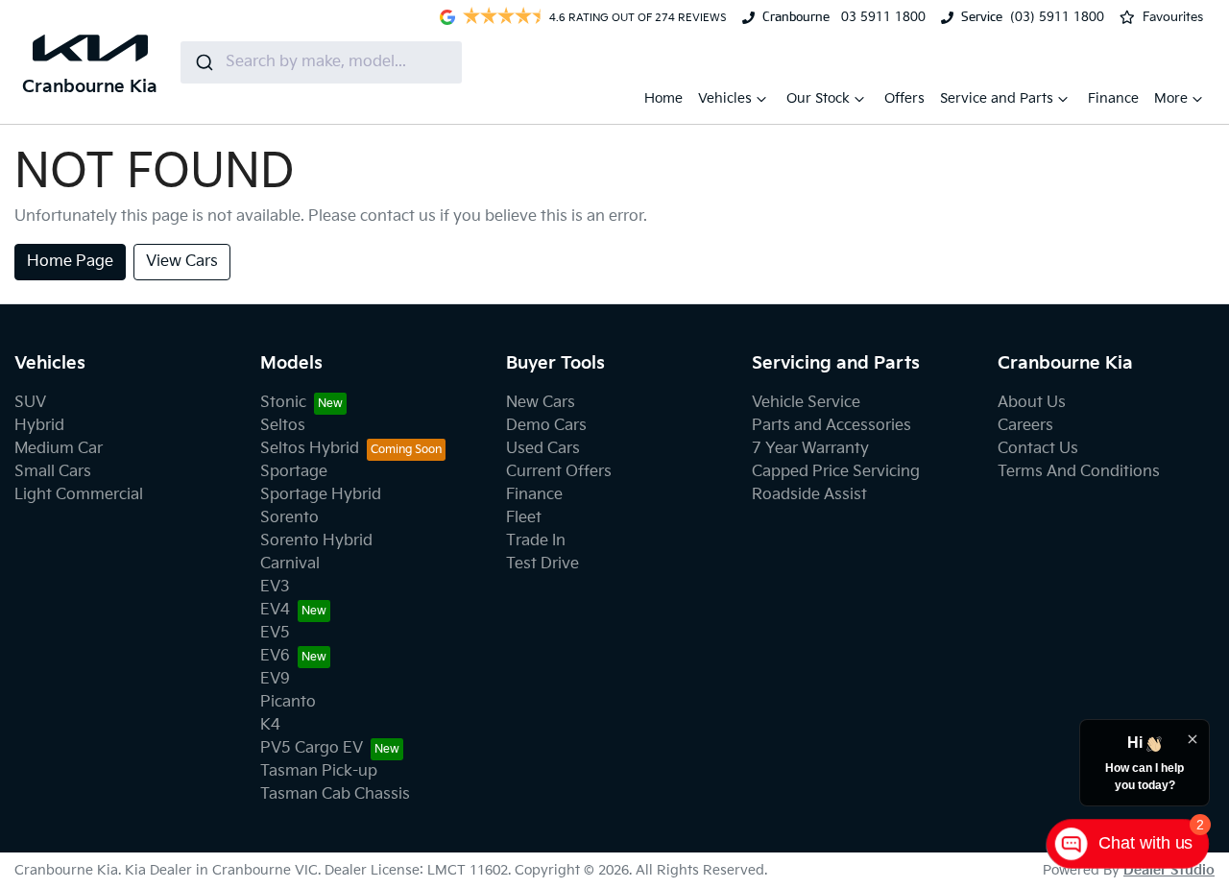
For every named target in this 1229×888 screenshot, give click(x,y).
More (1171, 98)
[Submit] (203, 62)
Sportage (293, 472)
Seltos (282, 426)
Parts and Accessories (831, 426)
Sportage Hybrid (320, 495)
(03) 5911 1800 (1057, 17)
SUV (30, 403)
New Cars (540, 403)
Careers (1025, 426)
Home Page (70, 261)
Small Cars (52, 472)
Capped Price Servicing (836, 472)
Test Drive (542, 564)
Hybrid (39, 426)
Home (663, 98)
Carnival (290, 564)
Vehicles (725, 98)
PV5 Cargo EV (311, 748)
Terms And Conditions (1079, 472)
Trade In (536, 541)
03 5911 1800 (881, 17)
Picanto (288, 702)
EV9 (275, 679)
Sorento (289, 518)
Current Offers (559, 472)
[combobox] (321, 62)
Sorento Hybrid (316, 541)
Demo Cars (546, 426)
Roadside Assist (809, 495)
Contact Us (1038, 449)
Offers (904, 98)
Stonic (283, 403)
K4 (270, 725)
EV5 (275, 633)
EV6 (275, 656)
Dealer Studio (1169, 870)
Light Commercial (78, 495)
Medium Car (58, 449)
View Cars (182, 261)
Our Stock (818, 98)
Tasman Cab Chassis (335, 794)
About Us (1032, 403)
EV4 (275, 610)
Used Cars (543, 449)
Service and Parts (996, 98)
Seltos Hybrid (309, 449)
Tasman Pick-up (318, 771)
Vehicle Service (806, 403)
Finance (1113, 98)
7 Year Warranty (810, 449)
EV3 (275, 587)
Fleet (524, 518)
